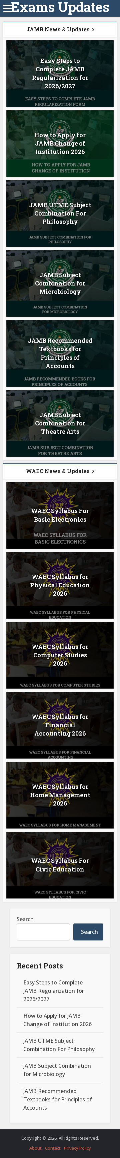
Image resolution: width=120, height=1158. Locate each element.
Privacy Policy (77, 1148)
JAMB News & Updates (58, 29)
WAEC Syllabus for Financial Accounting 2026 (60, 725)
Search (25, 919)
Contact (53, 1148)
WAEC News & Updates (58, 470)
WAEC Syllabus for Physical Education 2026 (60, 585)
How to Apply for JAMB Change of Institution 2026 (60, 143)
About (35, 1148)
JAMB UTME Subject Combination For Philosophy (60, 213)
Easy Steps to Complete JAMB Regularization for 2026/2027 (60, 73)
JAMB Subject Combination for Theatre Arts (60, 423)
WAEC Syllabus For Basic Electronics (60, 515)
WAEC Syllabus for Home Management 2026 (60, 795)
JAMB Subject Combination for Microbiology (60, 283)
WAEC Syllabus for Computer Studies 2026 (60, 655)
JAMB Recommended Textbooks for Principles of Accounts (60, 353)
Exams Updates (60, 7)
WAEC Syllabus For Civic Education (60, 865)
